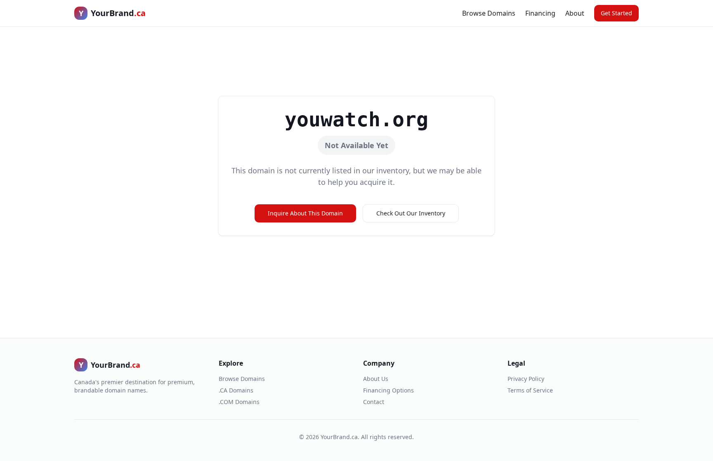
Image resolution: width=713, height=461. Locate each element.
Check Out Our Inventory (410, 213)
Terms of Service (530, 390)
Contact (373, 402)
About (574, 13)
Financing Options (388, 390)
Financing (540, 13)
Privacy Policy (526, 379)
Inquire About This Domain (305, 213)
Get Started (616, 13)
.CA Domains (236, 390)
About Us (375, 379)
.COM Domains (239, 402)
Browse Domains (488, 13)
